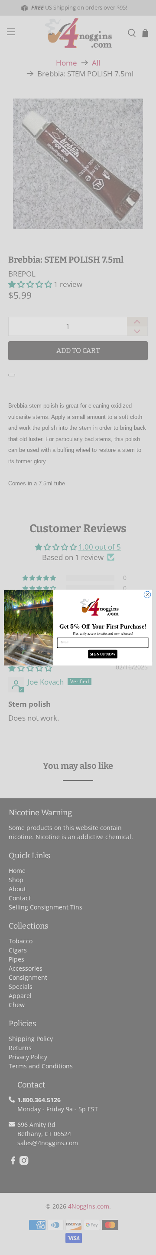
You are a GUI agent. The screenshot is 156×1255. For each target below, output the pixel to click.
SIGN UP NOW (103, 654)
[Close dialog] (147, 594)
